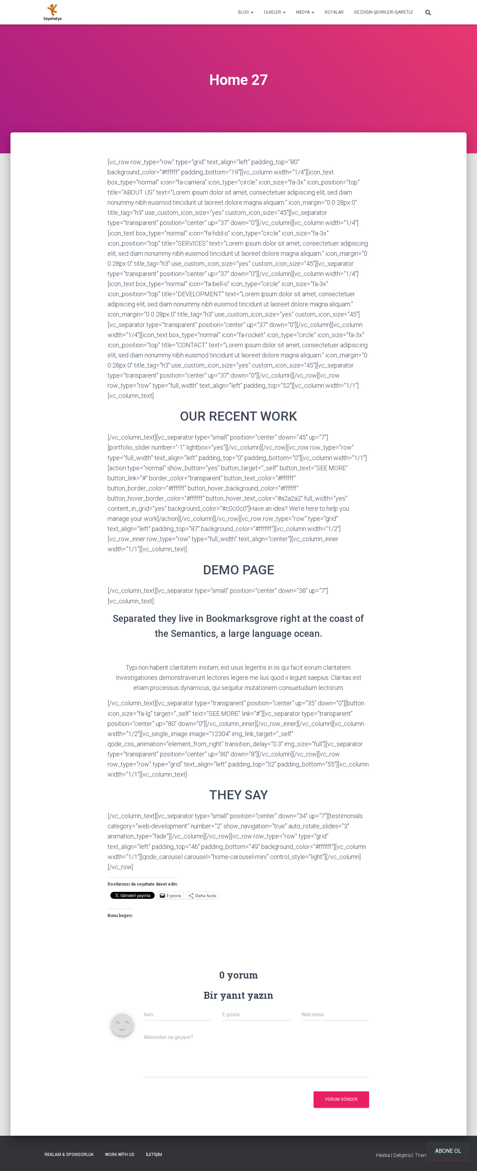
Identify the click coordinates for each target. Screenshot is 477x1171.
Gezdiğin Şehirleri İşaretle (383, 12)
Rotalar (334, 12)
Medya (303, 12)
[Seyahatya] (52, 12)
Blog (244, 12)
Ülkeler (273, 12)
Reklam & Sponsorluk (69, 1154)
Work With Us (119, 1154)
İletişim (154, 1154)
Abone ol (448, 1151)
